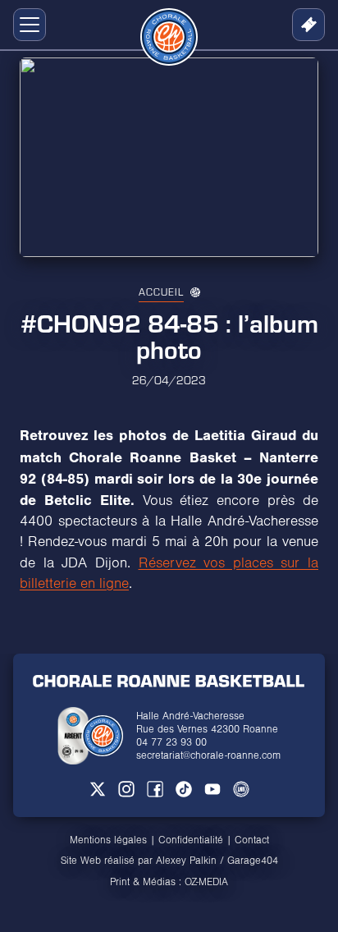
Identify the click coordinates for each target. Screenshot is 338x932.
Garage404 (252, 860)
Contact (252, 840)
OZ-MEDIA (206, 882)
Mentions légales (108, 840)
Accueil (161, 291)
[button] (26, 24)
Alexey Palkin (186, 860)
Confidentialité (190, 840)
